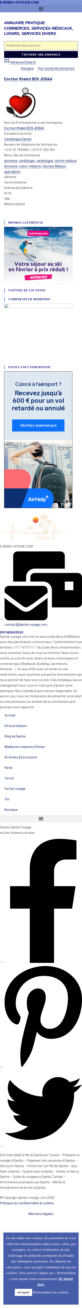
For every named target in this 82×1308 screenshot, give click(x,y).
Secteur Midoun (54, 166)
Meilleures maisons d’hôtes (25, 747)
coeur (23, 166)
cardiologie (27, 161)
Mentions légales (41, 1214)
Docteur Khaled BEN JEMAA (28, 79)
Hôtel (8, 768)
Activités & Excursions (21, 757)
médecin (34, 166)
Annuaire (27, 68)
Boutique (11, 810)
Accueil (10, 715)
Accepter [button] (23, 1292)
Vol (7, 799)
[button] (41, 8)
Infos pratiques (16, 726)
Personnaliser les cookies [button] (51, 1292)
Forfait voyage (15, 789)
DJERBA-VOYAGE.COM (19, 2)
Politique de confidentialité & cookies (27, 1203)
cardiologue (44, 161)
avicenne (10, 161)
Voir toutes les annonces (56, 68)
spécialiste (12, 171)
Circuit (9, 778)
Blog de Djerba (15, 736)
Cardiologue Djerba (17, 139)
